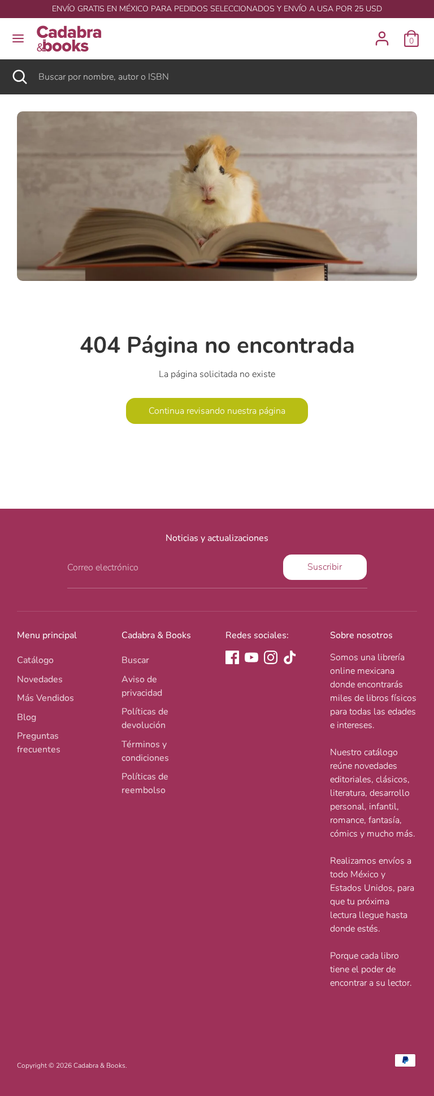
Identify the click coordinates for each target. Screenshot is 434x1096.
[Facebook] (232, 657)
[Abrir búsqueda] (19, 77)
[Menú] (18, 38)
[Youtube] (251, 657)
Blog (26, 717)
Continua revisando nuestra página (217, 411)
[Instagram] (270, 657)
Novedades (40, 679)
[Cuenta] (382, 34)
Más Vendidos (45, 698)
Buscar (135, 660)
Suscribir (324, 567)
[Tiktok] (290, 657)
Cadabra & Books (99, 1065)
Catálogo (35, 660)
